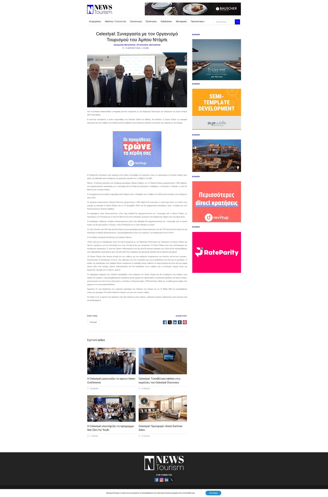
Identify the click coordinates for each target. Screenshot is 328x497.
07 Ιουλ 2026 (145, 436)
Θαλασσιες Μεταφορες (125, 45)
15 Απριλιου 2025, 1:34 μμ (137, 48)
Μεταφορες (155, 45)
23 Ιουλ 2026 (94, 388)
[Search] (237, 21)
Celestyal (93, 322)
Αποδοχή (213, 493)
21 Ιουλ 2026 (145, 388)
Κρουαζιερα (142, 45)
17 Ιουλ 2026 (94, 436)
